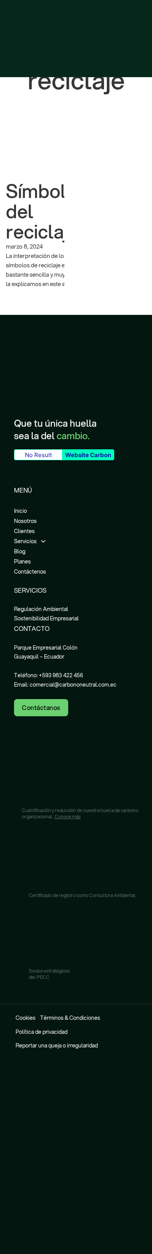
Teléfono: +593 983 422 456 (48, 675)
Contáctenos (30, 572)
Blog (19, 551)
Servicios (25, 541)
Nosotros (25, 521)
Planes (22, 561)
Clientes (24, 531)
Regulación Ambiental (41, 609)
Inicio (20, 511)
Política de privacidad (41, 1032)
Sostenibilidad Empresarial (46, 618)
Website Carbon (88, 455)
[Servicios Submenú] (43, 540)
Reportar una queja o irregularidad (57, 1045)
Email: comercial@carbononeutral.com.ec (65, 685)
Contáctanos (41, 707)
